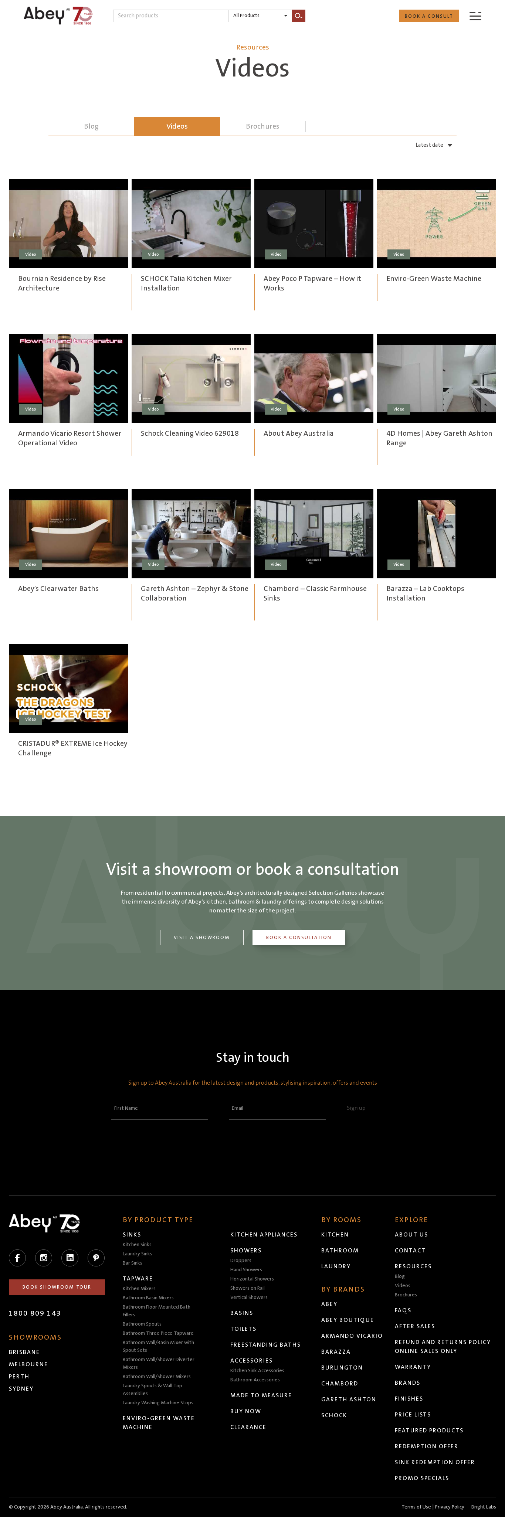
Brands (407, 1383)
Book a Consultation (299, 937)
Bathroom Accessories (255, 1380)
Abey (329, 1304)
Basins (241, 1313)
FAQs (403, 1310)
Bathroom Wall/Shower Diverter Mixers (158, 1363)
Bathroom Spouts (142, 1324)
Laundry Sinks (137, 1254)
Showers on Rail (247, 1288)
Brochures (406, 1295)
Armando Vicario (352, 1336)
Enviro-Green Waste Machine (159, 1423)
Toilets (243, 1329)
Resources (413, 1266)
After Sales (415, 1326)
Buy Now (245, 1411)
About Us (411, 1234)
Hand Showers (246, 1270)
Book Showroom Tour (57, 1287)
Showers (246, 1250)
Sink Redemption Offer (435, 1462)
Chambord (339, 1383)
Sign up (356, 1108)
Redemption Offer (426, 1446)
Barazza (336, 1351)
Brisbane (24, 1352)
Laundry (336, 1266)
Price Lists (413, 1414)
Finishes (409, 1398)
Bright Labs (483, 1507)
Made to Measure (261, 1395)
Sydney (21, 1388)
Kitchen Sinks (137, 1245)
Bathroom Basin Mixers (148, 1298)
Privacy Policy (449, 1507)
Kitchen (335, 1234)
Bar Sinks (132, 1263)
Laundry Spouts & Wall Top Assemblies (152, 1390)
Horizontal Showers (252, 1279)
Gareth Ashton (348, 1399)
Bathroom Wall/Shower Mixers (157, 1377)
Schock (334, 1415)
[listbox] (260, 16)
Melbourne (28, 1364)
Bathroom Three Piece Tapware (158, 1333)
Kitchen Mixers (139, 1289)
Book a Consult (429, 16)
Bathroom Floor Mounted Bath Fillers (156, 1311)
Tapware (138, 1278)
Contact (410, 1250)
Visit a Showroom (202, 937)
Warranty (413, 1367)
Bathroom (340, 1250)
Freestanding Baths (265, 1344)
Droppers (240, 1260)
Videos (177, 126)
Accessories (251, 1360)
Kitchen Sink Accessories (257, 1371)
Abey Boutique (347, 1320)
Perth (19, 1376)
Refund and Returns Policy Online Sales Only (443, 1346)
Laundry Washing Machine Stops (158, 1403)
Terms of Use (416, 1507)
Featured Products (429, 1430)
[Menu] (475, 15)
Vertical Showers (249, 1297)
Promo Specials (422, 1478)
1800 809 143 (35, 1313)
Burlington (342, 1367)
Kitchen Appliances (264, 1234)
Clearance (248, 1427)
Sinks (132, 1234)
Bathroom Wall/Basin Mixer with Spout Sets (158, 1346)
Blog (400, 1276)
